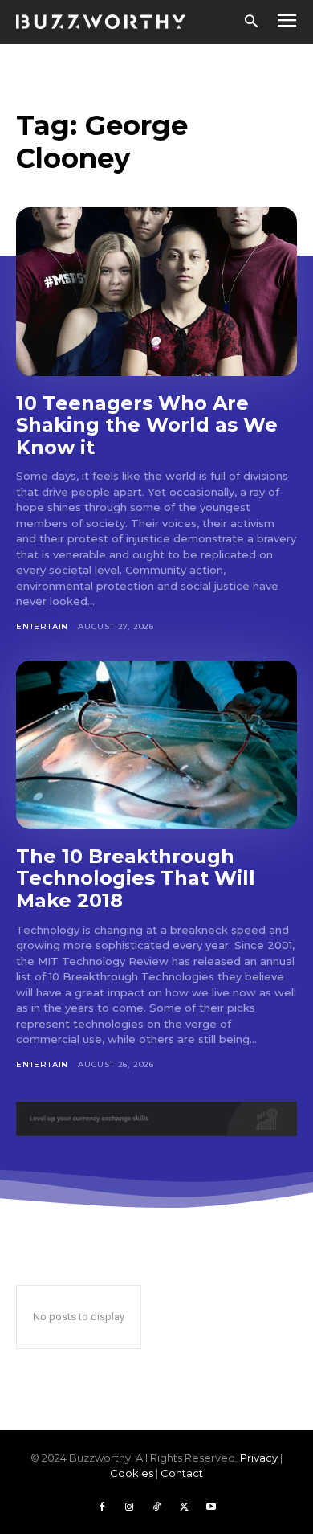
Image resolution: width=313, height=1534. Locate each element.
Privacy (259, 1457)
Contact (182, 1473)
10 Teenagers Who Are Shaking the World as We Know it (147, 425)
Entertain (42, 626)
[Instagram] (129, 1507)
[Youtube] (211, 1507)
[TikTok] (156, 1507)
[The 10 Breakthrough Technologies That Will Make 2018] (156, 745)
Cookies (131, 1473)
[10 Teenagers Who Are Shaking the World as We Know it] (156, 291)
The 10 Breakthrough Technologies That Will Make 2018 (135, 878)
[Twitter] (183, 1507)
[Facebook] (102, 1507)
